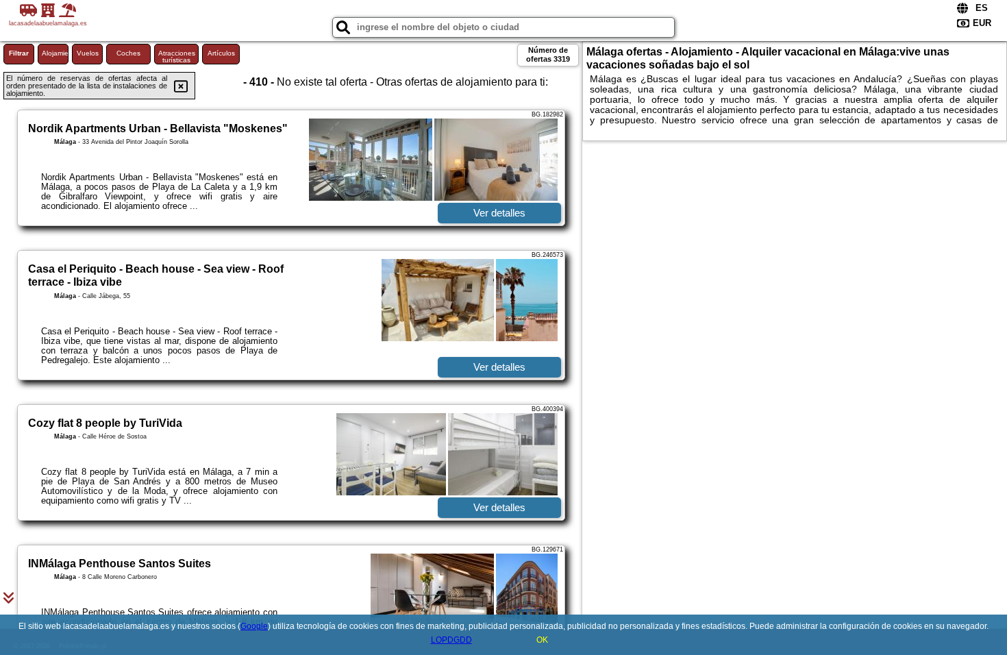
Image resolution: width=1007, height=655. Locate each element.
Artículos (221, 53)
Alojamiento (55, 53)
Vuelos (88, 53)
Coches (128, 53)
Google (254, 626)
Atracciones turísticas (176, 56)
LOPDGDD (451, 640)
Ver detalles (499, 213)
